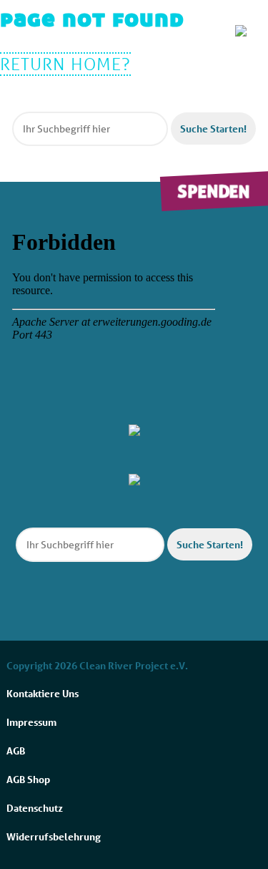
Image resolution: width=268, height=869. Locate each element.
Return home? (65, 64)
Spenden (213, 191)
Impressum (31, 722)
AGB (15, 750)
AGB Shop (28, 779)
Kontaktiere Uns (42, 693)
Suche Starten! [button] (213, 128)
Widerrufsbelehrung (53, 836)
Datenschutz (34, 808)
